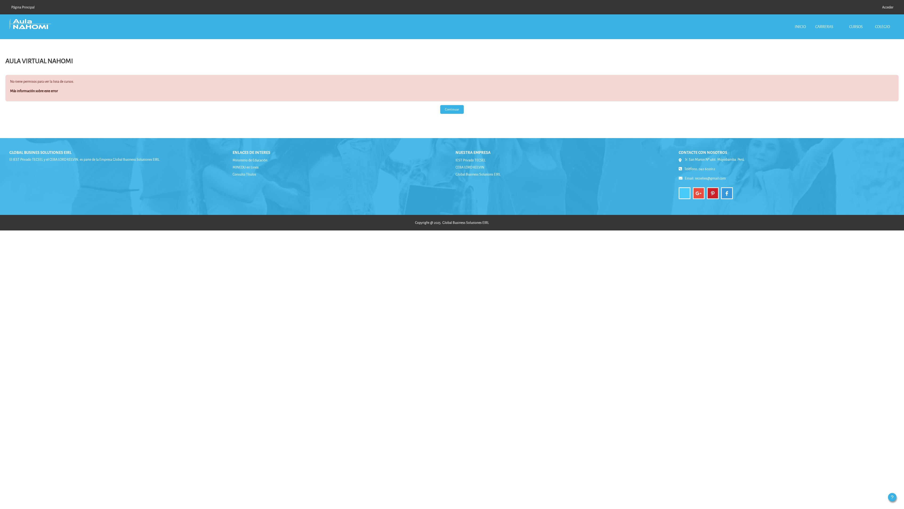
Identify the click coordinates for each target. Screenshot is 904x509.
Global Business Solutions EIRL (478, 174)
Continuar (452, 109)
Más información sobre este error (34, 90)
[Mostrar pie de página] (892, 497)
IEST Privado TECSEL (471, 160)
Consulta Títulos (244, 174)
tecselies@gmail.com (710, 178)
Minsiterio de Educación (250, 160)
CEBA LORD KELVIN (470, 167)
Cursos (856, 26)
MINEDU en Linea (245, 167)
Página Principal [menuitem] (23, 7)
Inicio (800, 26)
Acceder (887, 7)
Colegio (882, 26)
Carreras (824, 26)
